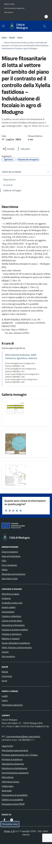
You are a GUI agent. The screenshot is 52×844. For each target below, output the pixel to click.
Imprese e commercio (11, 634)
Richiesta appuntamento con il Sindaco (20, 755)
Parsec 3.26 (9, 831)
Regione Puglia (9, 4)
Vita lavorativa (8, 656)
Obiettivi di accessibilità (12, 799)
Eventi (5, 700)
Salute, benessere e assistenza (16, 643)
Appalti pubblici (9, 607)
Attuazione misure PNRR (13, 804)
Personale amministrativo (13, 574)
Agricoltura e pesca (10, 594)
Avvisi (19, 37)
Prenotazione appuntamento (15, 750)
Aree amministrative (11, 556)
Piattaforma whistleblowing (14, 768)
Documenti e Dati (10, 578)
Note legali (7, 790)
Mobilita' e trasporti (10, 638)
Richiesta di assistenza (12, 759)
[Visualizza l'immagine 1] (15, 412)
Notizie (5, 671)
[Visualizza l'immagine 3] (15, 475)
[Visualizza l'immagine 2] (15, 443)
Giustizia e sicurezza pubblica (15, 629)
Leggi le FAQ (7, 746)
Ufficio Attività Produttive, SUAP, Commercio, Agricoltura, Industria (21, 356)
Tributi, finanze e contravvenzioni (17, 647)
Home (4, 37)
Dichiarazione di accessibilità (14, 795)
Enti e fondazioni (9, 565)
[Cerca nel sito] (44, 26)
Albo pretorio (8, 12)
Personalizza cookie (10, 824)
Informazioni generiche (12, 705)
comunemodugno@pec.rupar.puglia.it (23, 736)
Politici (5, 569)
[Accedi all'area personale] (46, 16)
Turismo (5, 652)
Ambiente (6, 598)
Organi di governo (10, 551)
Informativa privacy (10, 781)
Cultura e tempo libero (12, 620)
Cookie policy (8, 786)
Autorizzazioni (8, 611)
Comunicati (7, 676)
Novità (12, 37)
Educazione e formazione (13, 625)
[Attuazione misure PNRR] (26, 526)
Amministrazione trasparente (14, 8)
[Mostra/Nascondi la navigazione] (3, 26)
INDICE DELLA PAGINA (11, 171)
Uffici (4, 560)
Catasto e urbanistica (11, 616)
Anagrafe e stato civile (12, 602)
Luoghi (5, 696)
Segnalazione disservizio (13, 763)
